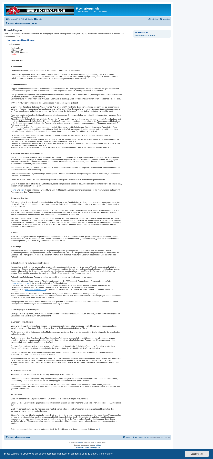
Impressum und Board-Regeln (145, 35)
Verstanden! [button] (197, 454)
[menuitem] (21, 19)
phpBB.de (97, 445)
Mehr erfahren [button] (106, 453)
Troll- (22, 190)
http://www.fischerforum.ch (21, 283)
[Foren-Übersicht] (40, 10)
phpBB (80, 442)
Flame (13, 190)
